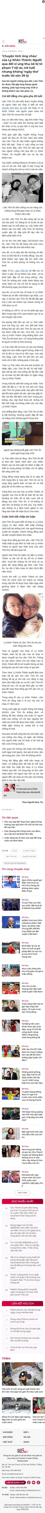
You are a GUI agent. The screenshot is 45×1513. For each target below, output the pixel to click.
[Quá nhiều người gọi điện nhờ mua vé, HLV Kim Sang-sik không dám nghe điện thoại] (11, 882)
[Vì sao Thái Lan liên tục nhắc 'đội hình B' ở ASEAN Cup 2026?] (11, 905)
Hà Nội (4, 1488)
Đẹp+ (26, 1432)
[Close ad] (43, 1)
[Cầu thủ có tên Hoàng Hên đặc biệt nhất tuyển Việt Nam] (11, 988)
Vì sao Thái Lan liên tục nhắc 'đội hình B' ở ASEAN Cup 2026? (32, 905)
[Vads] (43, 38)
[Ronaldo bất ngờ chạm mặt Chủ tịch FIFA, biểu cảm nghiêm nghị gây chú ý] (11, 1177)
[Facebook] (29, 1483)
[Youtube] (34, 1483)
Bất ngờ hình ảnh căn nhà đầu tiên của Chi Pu (32, 1134)
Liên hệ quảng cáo (15, 1483)
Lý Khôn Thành (29, 851)
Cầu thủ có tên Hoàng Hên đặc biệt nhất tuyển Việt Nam (32, 989)
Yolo (17, 786)
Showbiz (8, 1432)
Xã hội (27, 1437)
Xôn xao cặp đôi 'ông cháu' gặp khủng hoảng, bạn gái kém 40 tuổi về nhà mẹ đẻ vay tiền (23, 824)
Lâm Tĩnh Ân (21, 270)
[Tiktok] (38, 1483)
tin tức (24, 1310)
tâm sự (13, 1340)
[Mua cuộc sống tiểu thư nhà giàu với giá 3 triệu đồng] (11, 970)
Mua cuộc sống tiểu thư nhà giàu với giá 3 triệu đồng (32, 971)
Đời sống (10, 46)
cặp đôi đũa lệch (29, 856)
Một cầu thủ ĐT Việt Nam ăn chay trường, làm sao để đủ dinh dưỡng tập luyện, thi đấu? (32, 1054)
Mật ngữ (7, 1442)
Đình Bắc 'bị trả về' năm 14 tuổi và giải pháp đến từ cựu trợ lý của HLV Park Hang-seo (32, 951)
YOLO (14, 851)
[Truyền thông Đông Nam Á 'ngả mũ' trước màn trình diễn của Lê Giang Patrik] (11, 1094)
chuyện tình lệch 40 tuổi (14, 108)
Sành (26, 1442)
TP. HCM (5, 1495)
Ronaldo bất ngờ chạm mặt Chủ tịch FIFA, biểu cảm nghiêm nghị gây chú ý (32, 1180)
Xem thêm (22, 1193)
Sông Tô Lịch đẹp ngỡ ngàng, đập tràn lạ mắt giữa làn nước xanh (16, 1419)
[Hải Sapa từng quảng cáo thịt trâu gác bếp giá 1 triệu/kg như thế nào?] (11, 1114)
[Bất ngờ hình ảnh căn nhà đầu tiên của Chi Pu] (11, 1133)
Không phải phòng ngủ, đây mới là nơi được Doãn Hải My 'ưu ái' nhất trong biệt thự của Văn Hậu (32, 1077)
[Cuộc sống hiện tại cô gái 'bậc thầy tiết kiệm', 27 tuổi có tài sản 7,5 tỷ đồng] (11, 1006)
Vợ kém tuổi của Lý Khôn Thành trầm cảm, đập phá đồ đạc (22, 792)
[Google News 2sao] (15, 864)
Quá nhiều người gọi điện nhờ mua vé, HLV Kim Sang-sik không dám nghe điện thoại (32, 885)
